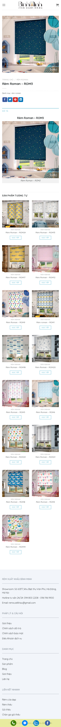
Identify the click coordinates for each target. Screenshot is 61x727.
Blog (4, 669)
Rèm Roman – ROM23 (16, 457)
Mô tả (5, 111)
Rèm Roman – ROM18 (16, 367)
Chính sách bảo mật (12, 633)
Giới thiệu (7, 623)
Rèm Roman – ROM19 (16, 547)
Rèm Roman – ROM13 (45, 232)
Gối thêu (6, 709)
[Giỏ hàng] (57, 5)
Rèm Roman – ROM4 (45, 502)
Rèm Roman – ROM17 (15, 277)
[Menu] (4, 4)
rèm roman (22, 79)
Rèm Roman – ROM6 (45, 412)
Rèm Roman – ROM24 (16, 232)
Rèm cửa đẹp (9, 699)
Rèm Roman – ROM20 (45, 367)
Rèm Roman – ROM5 (15, 412)
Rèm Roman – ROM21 (45, 457)
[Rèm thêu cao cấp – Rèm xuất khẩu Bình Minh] (30, 5)
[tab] (30, 111)
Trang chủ (7, 79)
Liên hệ (5, 679)
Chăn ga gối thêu (11, 714)
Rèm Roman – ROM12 (45, 277)
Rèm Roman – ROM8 (15, 502)
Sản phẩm (7, 664)
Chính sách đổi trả (11, 628)
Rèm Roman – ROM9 (15, 322)
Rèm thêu (7, 704)
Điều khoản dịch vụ (12, 638)
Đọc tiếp (15, 238)
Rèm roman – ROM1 (45, 322)
